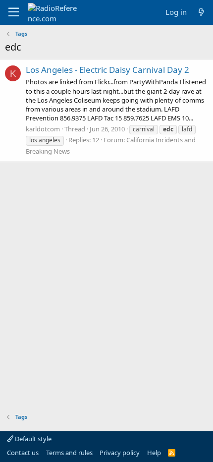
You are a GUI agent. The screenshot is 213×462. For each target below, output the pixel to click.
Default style (32, 438)
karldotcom (43, 128)
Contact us (23, 452)
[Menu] (13, 12)
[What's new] (201, 12)
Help (154, 452)
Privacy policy (120, 452)
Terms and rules (69, 452)
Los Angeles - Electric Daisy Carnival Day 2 (107, 69)
